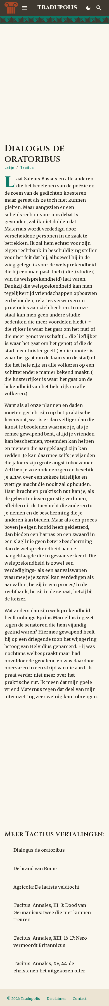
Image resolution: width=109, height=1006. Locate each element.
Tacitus (27, 168)
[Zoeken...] (99, 7)
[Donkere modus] (88, 8)
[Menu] (24, 8)
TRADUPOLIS (57, 7)
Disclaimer (56, 998)
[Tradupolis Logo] (11, 8)
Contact (80, 998)
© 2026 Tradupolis (23, 998)
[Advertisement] (54, 81)
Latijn (9, 168)
